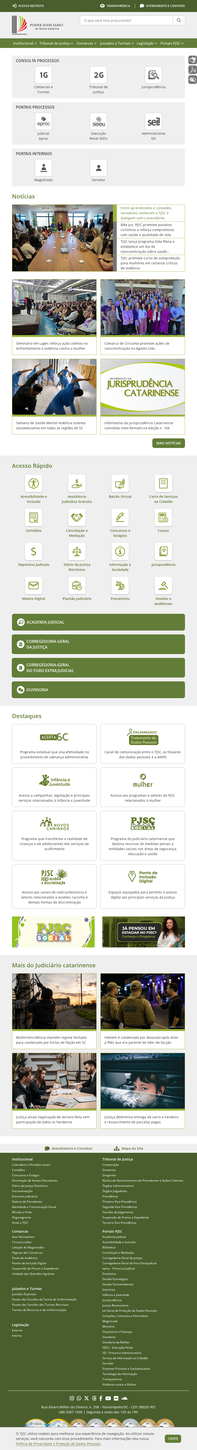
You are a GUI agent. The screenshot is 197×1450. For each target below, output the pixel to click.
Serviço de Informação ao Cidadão (125, 1358)
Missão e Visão (22, 1212)
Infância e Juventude (115, 1295)
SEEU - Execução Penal (117, 1348)
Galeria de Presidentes (27, 1202)
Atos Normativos (23, 1237)
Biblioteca (109, 1247)
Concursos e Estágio (25, 1175)
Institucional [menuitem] (23, 43)
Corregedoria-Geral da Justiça (122, 1258)
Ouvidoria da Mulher (116, 1342)
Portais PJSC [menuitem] (170, 43)
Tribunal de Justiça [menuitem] (54, 43)
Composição (110, 1165)
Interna (17, 1336)
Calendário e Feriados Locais (31, 1165)
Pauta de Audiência (25, 1258)
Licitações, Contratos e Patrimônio (125, 1316)
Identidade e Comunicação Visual (34, 1207)
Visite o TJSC (20, 1223)
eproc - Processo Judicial (118, 1268)
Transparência (112, 1379)
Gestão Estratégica (115, 1279)
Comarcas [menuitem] (85, 43)
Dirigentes (109, 1175)
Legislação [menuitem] (145, 43)
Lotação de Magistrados (28, 1247)
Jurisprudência (112, 1300)
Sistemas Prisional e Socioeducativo (126, 1369)
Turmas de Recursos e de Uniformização (39, 1310)
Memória (108, 1326)
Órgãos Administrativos (118, 1186)
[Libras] (192, 60)
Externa (17, 1330)
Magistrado (110, 1321)
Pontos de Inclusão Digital (29, 1263)
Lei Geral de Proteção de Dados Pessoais (129, 1311)
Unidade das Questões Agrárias (33, 1274)
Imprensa (108, 1290)
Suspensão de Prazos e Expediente (125, 1217)
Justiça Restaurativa (115, 1305)
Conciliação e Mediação (118, 1253)
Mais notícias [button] (168, 443)
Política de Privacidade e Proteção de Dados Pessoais (58, 1443)
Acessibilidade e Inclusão (119, 1242)
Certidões (18, 1170)
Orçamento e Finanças (117, 1332)
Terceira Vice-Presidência (119, 1223)
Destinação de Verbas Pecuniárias (35, 1180)
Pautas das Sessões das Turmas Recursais (40, 1305)
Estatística (109, 1274)
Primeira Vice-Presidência (119, 1202)
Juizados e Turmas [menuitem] (115, 43)
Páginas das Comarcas (27, 1253)
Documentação (22, 1191)
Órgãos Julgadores (114, 1191)
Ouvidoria (108, 1337)
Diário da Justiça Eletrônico (30, 1186)
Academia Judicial (114, 1237)
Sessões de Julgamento (117, 1212)
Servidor (108, 1363)
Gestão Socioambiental (117, 1284)
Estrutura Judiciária (24, 1196)
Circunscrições (22, 1242)
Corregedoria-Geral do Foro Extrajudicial (129, 1263)
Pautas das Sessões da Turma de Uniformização (44, 1299)
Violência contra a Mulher (119, 1384)
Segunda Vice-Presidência (119, 1207)
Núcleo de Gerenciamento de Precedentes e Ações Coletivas (142, 1180)
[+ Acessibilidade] (192, 79)
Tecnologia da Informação (119, 1374)
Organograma (21, 1217)
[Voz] (192, 69)
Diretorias (109, 1170)
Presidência (110, 1196)
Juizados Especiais (24, 1294)
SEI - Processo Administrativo (121, 1353)
